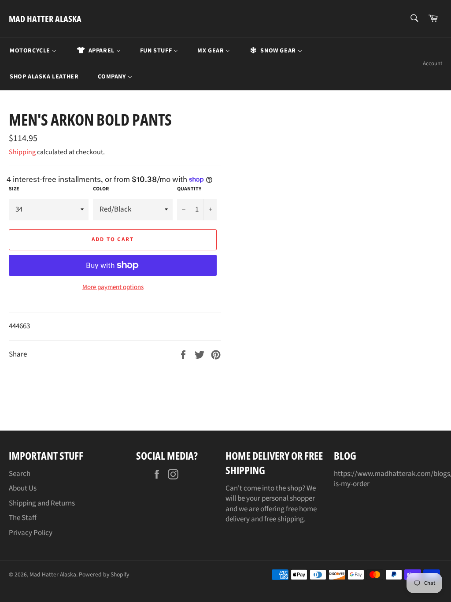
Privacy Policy (30, 533)
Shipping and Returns (42, 503)
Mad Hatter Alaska (45, 19)
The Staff (23, 518)
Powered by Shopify (104, 574)
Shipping (22, 152)
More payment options (113, 287)
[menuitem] (33, 51)
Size (14, 189)
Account (432, 63)
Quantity (189, 189)
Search (19, 473)
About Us (23, 488)
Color (101, 189)
